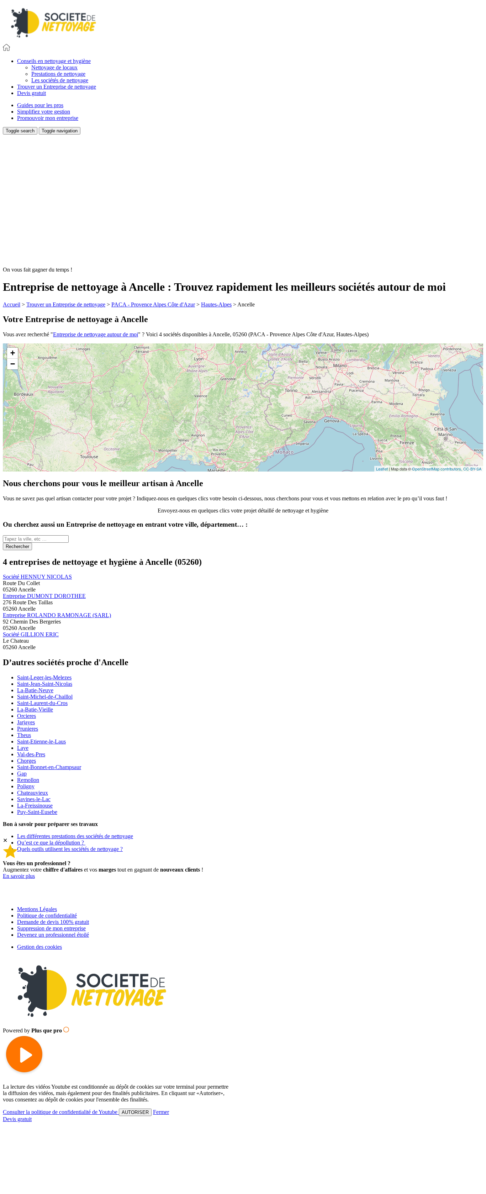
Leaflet (382, 469)
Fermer (161, 1112)
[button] (54, 61)
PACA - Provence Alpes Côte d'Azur (153, 304)
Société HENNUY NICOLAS (37, 577)
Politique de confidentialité (47, 915)
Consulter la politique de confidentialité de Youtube (61, 1112)
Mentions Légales (37, 909)
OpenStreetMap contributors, (437, 469)
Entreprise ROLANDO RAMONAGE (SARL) (57, 615)
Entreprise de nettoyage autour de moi (95, 334)
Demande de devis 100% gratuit (53, 922)
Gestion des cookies (39, 947)
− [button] (12, 363)
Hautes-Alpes (216, 304)
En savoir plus (19, 876)
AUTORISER (135, 1112)
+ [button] (12, 352)
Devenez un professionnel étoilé (53, 935)
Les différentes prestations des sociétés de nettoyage (75, 836)
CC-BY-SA (472, 469)
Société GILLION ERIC (31, 634)
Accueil (11, 304)
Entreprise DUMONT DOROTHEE (44, 596)
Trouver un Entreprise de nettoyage (65, 304)
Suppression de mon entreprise (51, 928)
